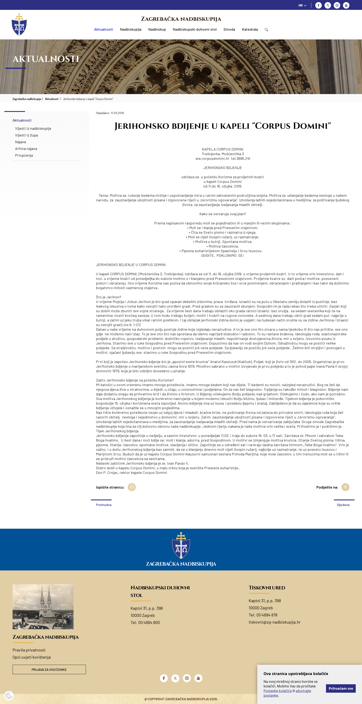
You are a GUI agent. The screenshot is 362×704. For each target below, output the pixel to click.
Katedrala (250, 29)
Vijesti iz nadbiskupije (33, 128)
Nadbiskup (157, 29)
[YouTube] (198, 678)
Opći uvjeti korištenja (32, 656)
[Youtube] (346, 5)
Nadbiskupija (130, 29)
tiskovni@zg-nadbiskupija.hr (275, 621)
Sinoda (229, 29)
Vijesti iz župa (26, 135)
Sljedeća (343, 505)
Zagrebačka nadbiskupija (181, 19)
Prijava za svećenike (49, 669)
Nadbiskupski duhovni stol (195, 29)
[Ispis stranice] (132, 487)
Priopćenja (24, 155)
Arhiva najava (26, 148)
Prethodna (103, 505)
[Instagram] (337, 5)
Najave (20, 141)
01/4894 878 (266, 614)
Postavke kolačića (278, 690)
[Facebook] (318, 5)
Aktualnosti (103, 29)
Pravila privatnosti (29, 649)
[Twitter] (328, 5)
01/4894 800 (149, 622)
